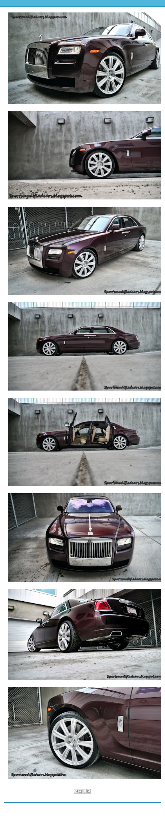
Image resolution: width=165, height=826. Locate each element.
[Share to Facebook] (88, 791)
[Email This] (76, 791)
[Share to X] (84, 791)
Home (83, 809)
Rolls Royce (86, 796)
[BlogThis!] (80, 791)
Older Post (154, 809)
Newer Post (11, 809)
